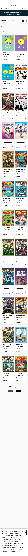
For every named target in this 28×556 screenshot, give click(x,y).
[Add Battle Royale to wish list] (13, 206)
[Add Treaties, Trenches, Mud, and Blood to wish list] (13, 177)
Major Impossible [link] (20, 315)
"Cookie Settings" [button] (12, 545)
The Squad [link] (5, 140)
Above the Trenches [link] (7, 315)
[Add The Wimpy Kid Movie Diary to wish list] (26, 118)
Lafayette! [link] (18, 257)
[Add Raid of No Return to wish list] (26, 206)
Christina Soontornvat (8, 142)
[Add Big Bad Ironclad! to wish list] (13, 293)
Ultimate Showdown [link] (7, 227)
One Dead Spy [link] (6, 111)
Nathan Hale (6, 113)
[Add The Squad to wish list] (13, 147)
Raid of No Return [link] (20, 198)
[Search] (2, 8)
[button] (23, 21)
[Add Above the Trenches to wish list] (13, 323)
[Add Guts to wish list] (26, 60)
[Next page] (19, 387)
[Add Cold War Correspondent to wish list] (13, 352)
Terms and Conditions (8, 533)
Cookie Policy (13, 551)
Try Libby (6, 12)
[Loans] (22, 9)
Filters (3, 31)
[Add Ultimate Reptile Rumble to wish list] (26, 235)
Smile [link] (4, 52)
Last (18, 391)
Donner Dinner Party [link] (7, 373)
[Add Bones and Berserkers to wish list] (13, 264)
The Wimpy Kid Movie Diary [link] (20, 111)
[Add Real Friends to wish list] (26, 352)
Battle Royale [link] (6, 198)
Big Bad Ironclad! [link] (7, 286)
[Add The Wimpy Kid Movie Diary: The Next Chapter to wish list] (26, 89)
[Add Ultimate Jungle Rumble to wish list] (26, 381)
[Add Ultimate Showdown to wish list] (13, 235)
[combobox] (11, 8)
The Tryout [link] (18, 140)
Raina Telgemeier (7, 54)
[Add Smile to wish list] (13, 60)
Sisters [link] (4, 81)
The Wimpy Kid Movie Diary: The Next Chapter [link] (20, 81)
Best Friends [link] (19, 286)
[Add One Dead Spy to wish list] (13, 118)
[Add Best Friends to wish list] (26, 293)
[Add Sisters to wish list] (13, 89)
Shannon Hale (20, 288)
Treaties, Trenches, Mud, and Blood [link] (7, 169)
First (11, 391)
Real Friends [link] (19, 344)
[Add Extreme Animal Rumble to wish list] (26, 177)
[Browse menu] (25, 8)
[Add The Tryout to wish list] (26, 147)
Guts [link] (17, 52)
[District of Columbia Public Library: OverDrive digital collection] (14, 3)
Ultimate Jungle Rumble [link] (20, 373)
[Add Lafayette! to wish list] (26, 264)
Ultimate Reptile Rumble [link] (20, 227)
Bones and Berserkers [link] (7, 257)
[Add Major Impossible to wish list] (26, 323)
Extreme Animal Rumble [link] (20, 169)
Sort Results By (5, 27)
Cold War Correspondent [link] (7, 344)
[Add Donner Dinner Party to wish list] (13, 381)
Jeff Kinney (19, 83)
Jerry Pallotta (20, 171)
